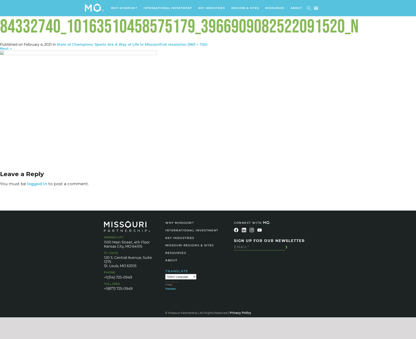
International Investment (168, 8)
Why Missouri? (124, 8)
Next (6, 49)
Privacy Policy (240, 313)
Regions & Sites (245, 8)
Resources (274, 8)
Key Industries (211, 8)
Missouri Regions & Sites (189, 245)
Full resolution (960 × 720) (184, 44)
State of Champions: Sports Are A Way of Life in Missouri (108, 44)
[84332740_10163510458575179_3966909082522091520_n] (208, 109)
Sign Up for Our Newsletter (269, 241)
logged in (37, 183)
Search (310, 8)
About (296, 8)
